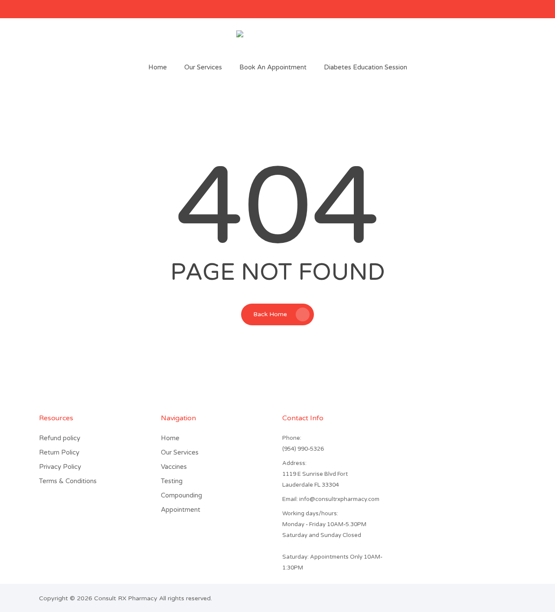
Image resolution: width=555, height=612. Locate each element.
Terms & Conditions (68, 481)
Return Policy (59, 452)
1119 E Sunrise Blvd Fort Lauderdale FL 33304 (315, 479)
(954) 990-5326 (303, 448)
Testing (172, 481)
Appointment (180, 510)
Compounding (181, 495)
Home (170, 438)
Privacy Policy (60, 467)
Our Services (180, 452)
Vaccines (174, 467)
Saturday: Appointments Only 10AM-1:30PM (332, 562)
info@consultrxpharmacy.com (330, 499)
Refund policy (59, 438)
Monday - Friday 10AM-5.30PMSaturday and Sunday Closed (324, 530)
